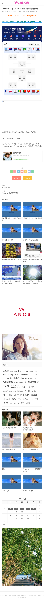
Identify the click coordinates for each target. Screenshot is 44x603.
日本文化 (24, 394)
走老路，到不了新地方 (30, 449)
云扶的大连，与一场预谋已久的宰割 (32, 470)
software (33, 374)
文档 (10, 395)
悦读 (27, 11)
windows (29, 378)
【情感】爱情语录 (8, 240)
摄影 (34, 390)
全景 (28, 387)
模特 (14, 398)
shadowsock (24, 374)
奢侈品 (5, 391)
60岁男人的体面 (28, 491)
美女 (5, 402)
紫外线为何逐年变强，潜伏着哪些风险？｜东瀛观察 (32, 282)
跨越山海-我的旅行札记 (9, 449)
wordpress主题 (21, 382)
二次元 (15, 386)
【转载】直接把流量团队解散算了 (11, 219)
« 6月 (3, 524)
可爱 (33, 387)
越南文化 (16, 403)
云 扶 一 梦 (5, 491)
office (16, 375)
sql (4, 378)
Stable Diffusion (17, 378)
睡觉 (3, 469)
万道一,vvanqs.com (10, 595)
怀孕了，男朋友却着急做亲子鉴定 (32, 260)
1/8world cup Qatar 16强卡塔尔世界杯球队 (27, 146)
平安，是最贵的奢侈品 (9, 428)
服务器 (7, 398)
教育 (5, 394)
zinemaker (33, 381)
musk (5, 375)
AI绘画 (6, 371)
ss (8, 378)
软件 (23, 403)
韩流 (28, 402)
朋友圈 (34, 394)
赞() (16, 178)
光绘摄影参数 (6, 187)
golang (31, 371)
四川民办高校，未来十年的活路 (28, 429)
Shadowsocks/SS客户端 (10, 193)
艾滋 (11, 403)
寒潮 (10, 391)
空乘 (36, 399)
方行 (16, 394)
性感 (27, 390)
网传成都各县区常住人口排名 (11, 259)
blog (11, 371)
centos (17, 370)
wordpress (9, 381)
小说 (14, 391)
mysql (10, 374)
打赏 (27, 178)
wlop (36, 378)
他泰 (23, 386)
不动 (6, 386)
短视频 (32, 399)
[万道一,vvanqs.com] (22, 2)
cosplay (25, 371)
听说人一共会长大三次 (30, 240)
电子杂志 (23, 398)
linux (35, 371)
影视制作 (20, 391)
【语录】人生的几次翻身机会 (32, 218)
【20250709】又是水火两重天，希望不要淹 (11, 282)
